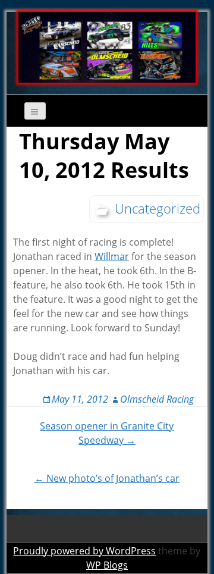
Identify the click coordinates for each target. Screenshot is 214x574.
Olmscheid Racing (157, 399)
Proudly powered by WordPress (84, 550)
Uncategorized (157, 208)
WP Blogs (107, 565)
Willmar (112, 256)
